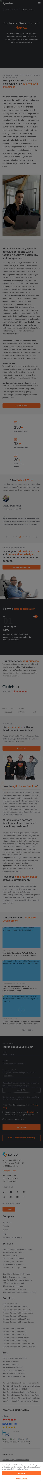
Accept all (21, 1473)
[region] (21, 1472)
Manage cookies (21, 1478)
